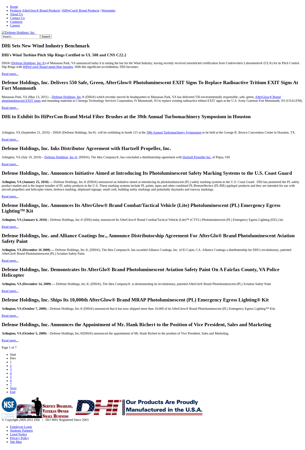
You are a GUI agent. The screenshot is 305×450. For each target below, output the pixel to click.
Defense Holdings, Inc (66, 97)
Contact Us (17, 18)
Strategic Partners (21, 430)
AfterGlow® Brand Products (41, 10)
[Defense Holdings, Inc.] (18, 32)
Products (15, 10)
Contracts (16, 21)
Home (14, 7)
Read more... (10, 74)
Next (13, 388)
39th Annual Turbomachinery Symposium (173, 132)
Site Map (16, 442)
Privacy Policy (19, 438)
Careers (15, 25)
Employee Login (21, 427)
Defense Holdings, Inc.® (28, 63)
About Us (16, 14)
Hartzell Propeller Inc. (197, 157)
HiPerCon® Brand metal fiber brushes (48, 67)
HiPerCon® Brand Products (80, 10)
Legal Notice (18, 434)
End (12, 392)
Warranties (108, 10)
